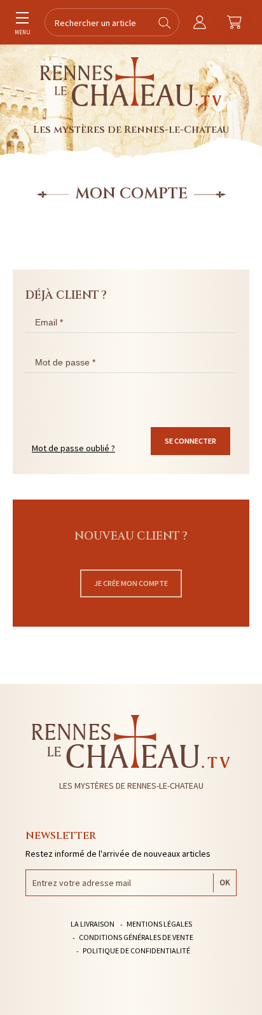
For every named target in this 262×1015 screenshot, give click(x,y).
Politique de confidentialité (136, 950)
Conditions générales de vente (136, 937)
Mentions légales (159, 924)
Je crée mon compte (131, 583)
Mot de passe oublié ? (73, 448)
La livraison (92, 924)
